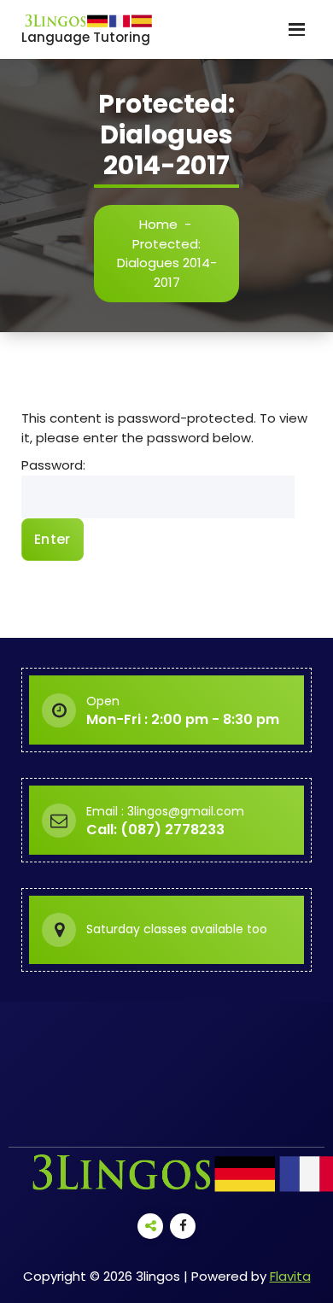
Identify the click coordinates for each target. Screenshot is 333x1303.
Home (158, 224)
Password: (53, 465)
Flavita (290, 1276)
